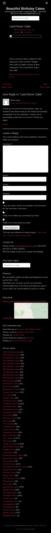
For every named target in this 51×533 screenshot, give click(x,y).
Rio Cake (30, 338)
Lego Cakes (8, 452)
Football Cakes (9, 426)
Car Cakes (7, 395)
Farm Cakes (8, 424)
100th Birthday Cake (11, 352)
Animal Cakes (9, 381)
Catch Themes (30, 529)
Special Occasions (10, 487)
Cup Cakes (7, 415)
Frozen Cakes (9, 429)
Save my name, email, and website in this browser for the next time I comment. (24, 207)
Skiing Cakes (8, 481)
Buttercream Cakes (11, 389)
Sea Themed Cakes (11, 478)
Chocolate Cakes (10, 406)
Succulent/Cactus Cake (22, 341)
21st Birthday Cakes (11, 358)
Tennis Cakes (8, 498)
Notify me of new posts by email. (17, 223)
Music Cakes (8, 461)
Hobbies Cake (9, 449)
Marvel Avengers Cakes (13, 455)
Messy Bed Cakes (10, 458)
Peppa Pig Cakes (10, 470)
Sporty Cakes (8, 490)
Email (6, 184)
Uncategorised (9, 504)
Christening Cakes (10, 409)
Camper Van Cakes (11, 392)
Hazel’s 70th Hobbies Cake (29, 329)
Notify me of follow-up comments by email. (21, 215)
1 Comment (27, 32)
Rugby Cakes (8, 475)
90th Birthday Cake (11, 378)
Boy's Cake (16, 74)
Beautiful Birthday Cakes (25, 8)
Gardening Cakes (10, 432)
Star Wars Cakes (10, 492)
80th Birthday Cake (11, 375)
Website (6, 193)
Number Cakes (9, 464)
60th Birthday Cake (11, 369)
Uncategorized (9, 507)
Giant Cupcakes (9, 435)
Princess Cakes (9, 472)
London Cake (18, 335)
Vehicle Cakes (9, 513)
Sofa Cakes (8, 484)
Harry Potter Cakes (11, 447)
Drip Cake (7, 421)
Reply (5, 124)
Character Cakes (10, 401)
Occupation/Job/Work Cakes (15, 467)
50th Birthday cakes (11, 366)
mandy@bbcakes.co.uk (24, 246)
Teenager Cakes (10, 495)
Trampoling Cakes (10, 501)
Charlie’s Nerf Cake (25, 332)
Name (6, 175)
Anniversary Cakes (11, 383)
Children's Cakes (10, 404)
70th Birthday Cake (11, 372)
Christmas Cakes (10, 412)
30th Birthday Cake (11, 361)
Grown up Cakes (27, 74)
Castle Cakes (8, 398)
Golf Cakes (7, 441)
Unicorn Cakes (9, 510)
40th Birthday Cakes (11, 363)
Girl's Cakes (8, 438)
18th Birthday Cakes (11, 355)
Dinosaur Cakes (9, 418)
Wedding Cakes (9, 515)
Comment (7, 144)
